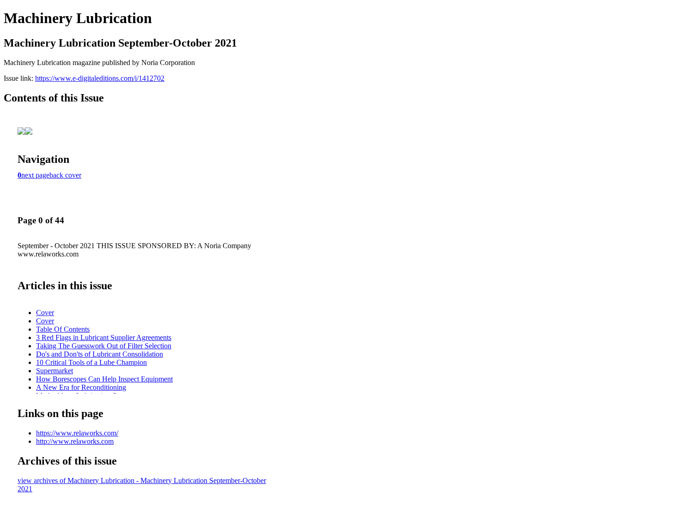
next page (35, 175)
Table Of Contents (63, 329)
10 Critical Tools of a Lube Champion (91, 362)
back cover (65, 175)
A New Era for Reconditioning (81, 387)
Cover (45, 312)
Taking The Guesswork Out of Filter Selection (103, 346)
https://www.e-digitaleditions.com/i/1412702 (99, 78)
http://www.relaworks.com (75, 441)
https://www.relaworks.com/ (77, 433)
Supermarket (54, 371)
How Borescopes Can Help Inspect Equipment (104, 379)
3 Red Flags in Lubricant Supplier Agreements (103, 337)
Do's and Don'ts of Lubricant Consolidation (99, 354)
